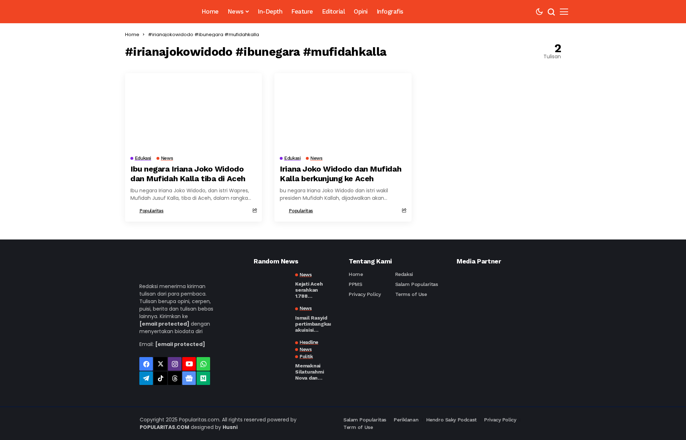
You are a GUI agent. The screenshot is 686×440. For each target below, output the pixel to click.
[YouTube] (189, 364)
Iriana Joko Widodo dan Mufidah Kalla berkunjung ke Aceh (340, 173)
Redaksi (404, 274)
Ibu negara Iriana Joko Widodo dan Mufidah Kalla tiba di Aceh (187, 173)
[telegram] (146, 378)
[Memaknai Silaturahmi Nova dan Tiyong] (271, 352)
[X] (160, 364)
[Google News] (189, 378)
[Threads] (175, 378)
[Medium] (203, 378)
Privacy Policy (365, 294)
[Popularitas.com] (152, 11)
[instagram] (175, 364)
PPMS (355, 284)
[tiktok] (160, 378)
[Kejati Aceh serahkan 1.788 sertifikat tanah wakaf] (271, 284)
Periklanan (406, 419)
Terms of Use (411, 294)
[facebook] (146, 364)
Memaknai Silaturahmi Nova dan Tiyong (309, 372)
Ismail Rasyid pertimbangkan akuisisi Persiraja (314, 324)
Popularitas (151, 210)
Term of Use (358, 427)
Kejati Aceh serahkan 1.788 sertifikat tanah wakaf (310, 290)
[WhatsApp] (203, 364)
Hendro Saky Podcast (451, 419)
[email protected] (164, 323)
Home (132, 34)
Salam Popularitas (416, 284)
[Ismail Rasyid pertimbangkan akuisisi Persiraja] (271, 318)
